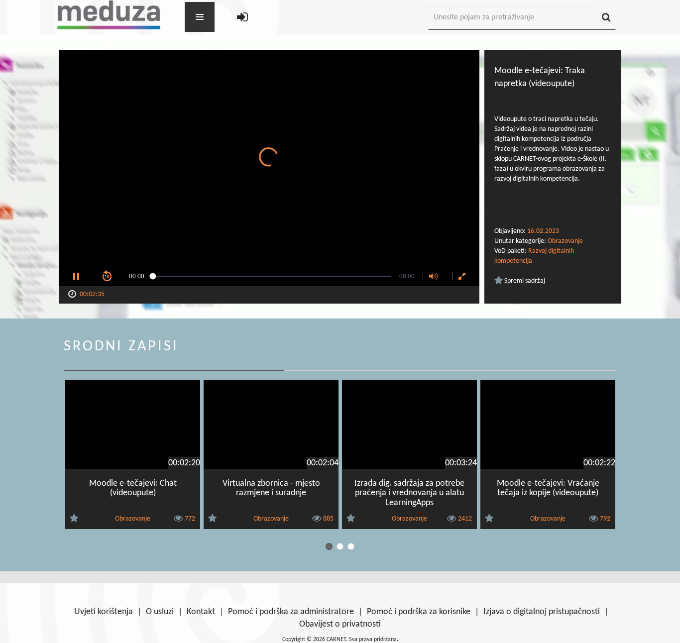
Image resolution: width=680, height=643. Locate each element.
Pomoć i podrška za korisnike (418, 612)
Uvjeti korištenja (103, 612)
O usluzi (160, 612)
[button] (76, 276)
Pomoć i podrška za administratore (291, 612)
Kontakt (201, 612)
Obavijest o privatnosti (340, 624)
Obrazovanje (565, 241)
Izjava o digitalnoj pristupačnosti (541, 612)
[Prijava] (242, 18)
